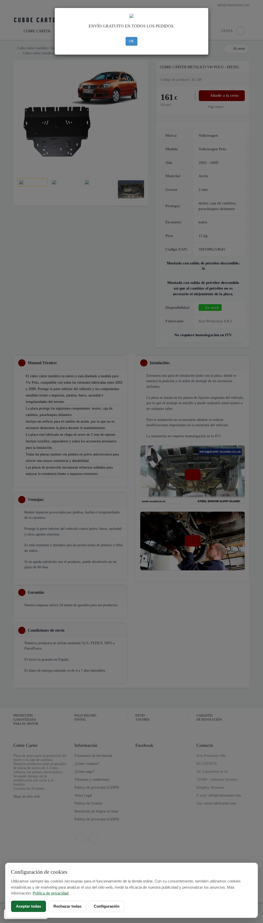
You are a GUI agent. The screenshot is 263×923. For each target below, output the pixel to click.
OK (131, 41)
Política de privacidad (50, 893)
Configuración (106, 906)
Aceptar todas (28, 906)
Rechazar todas (67, 906)
